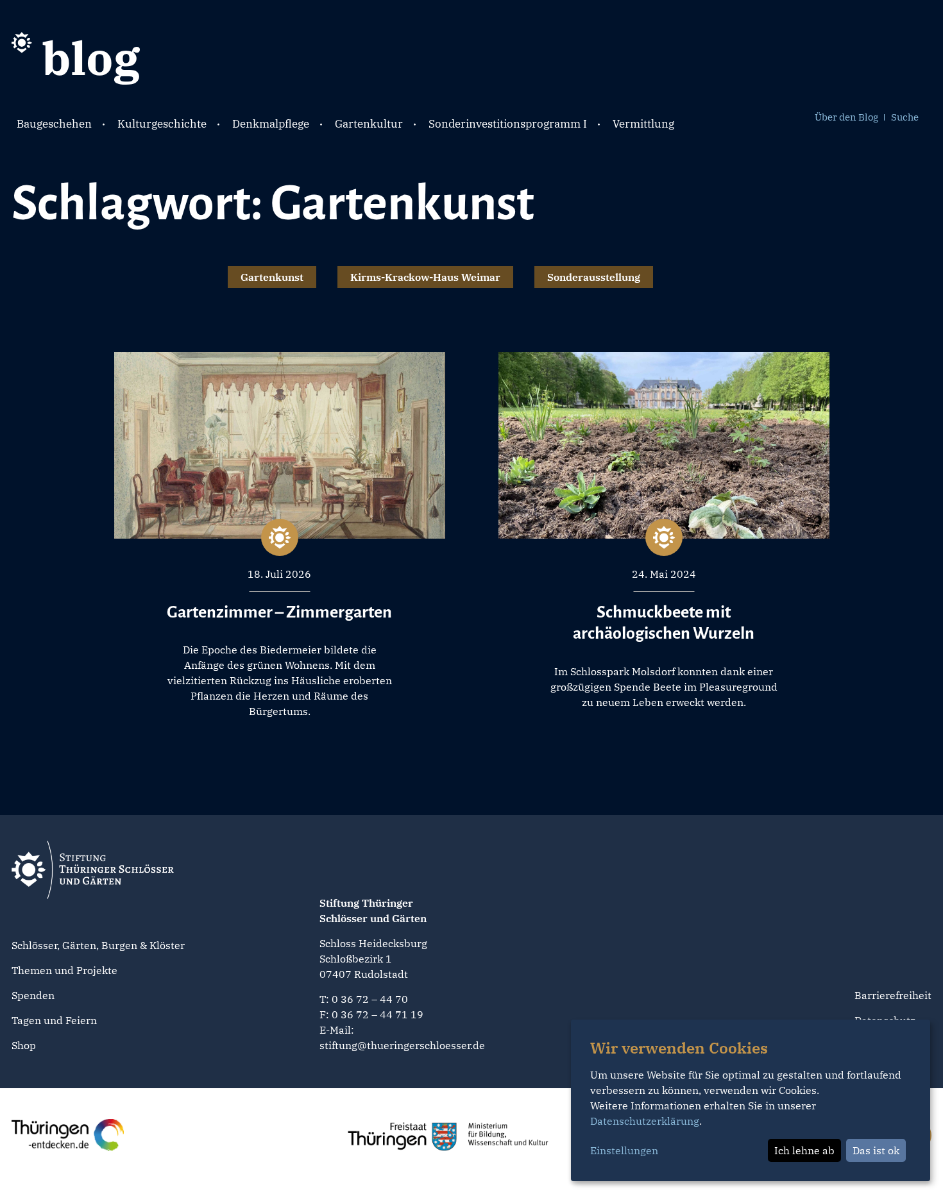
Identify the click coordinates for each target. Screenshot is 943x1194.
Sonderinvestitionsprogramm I (508, 124)
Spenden (33, 995)
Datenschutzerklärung (644, 1120)
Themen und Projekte (64, 970)
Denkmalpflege (270, 124)
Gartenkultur (369, 124)
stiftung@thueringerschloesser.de (402, 1045)
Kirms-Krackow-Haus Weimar (425, 277)
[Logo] (76, 57)
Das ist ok (876, 1150)
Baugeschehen (54, 124)
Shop (24, 1045)
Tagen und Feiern (54, 1020)
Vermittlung (643, 124)
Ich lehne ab (804, 1150)
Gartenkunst (272, 277)
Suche (905, 117)
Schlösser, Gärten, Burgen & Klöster (98, 945)
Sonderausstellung (593, 277)
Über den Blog (846, 117)
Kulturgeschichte (162, 124)
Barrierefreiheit (892, 995)
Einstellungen (624, 1150)
